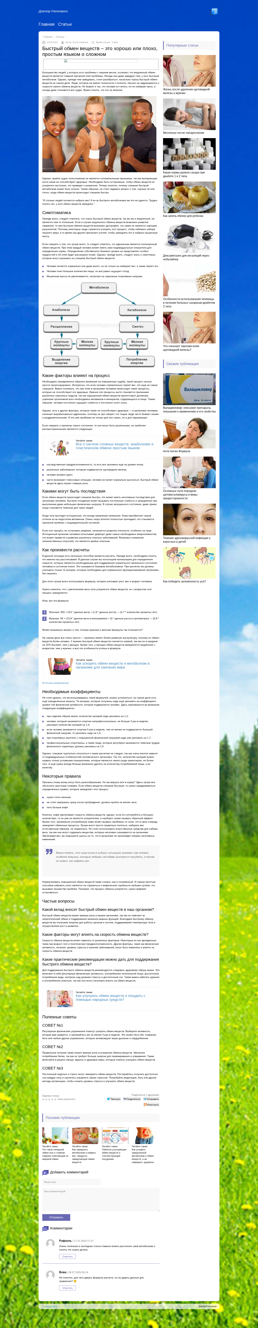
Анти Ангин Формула (176, 451)
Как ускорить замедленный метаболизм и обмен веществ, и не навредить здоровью (143, 1156)
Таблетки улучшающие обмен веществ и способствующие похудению (114, 1154)
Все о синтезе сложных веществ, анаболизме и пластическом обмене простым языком (114, 446)
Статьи (65, 24)
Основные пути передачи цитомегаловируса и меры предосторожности (180, 494)
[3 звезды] (49, 1099)
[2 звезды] (46, 1099)
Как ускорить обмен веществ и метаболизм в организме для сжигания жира (113, 665)
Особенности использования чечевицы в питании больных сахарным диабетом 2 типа (189, 303)
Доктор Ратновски (53, 11)
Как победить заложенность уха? (184, 581)
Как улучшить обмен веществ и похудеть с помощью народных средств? (110, 997)
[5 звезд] (55, 1099)
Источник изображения (55, 682)
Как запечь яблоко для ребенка (183, 215)
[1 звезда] (43, 1099)
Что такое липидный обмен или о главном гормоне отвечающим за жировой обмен (55, 1154)
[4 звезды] (52, 1099)
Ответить (67, 1256)
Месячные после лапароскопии (183, 132)
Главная (47, 24)
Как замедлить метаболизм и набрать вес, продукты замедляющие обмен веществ (84, 1156)
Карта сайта (51, 1306)
